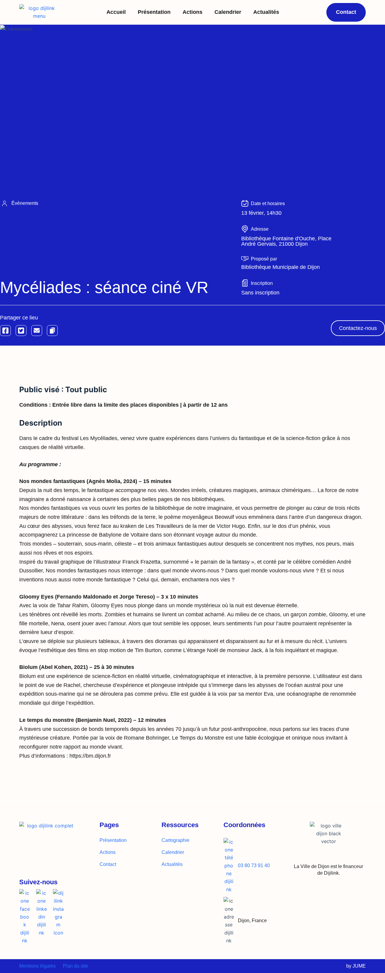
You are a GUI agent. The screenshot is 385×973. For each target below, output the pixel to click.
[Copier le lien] (52, 330)
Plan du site (75, 965)
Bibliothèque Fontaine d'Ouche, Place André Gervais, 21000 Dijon (286, 241)
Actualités (266, 12)
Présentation (154, 12)
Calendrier (227, 12)
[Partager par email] (36, 330)
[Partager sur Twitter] (21, 330)
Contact (108, 864)
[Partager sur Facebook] (5, 330)
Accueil (116, 12)
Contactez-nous (358, 328)
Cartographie (175, 840)
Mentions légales (37, 965)
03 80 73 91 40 (254, 865)
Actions (192, 12)
